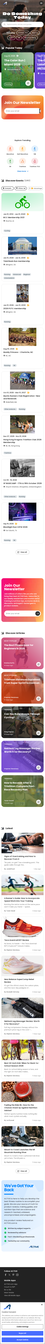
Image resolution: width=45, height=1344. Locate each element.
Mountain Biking (30, 38)
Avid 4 (11, 38)
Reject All (22, 1333)
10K (19, 38)
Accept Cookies (22, 1340)
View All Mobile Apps (12, 1295)
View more (21, 171)
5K (10, 162)
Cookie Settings (22, 1327)
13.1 (22, 150)
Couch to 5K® (9, 1287)
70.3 (35, 162)
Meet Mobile (9, 1292)
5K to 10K (7, 1290)
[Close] (41, 1304)
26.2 (10, 150)
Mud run (35, 33)
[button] (17, 70)
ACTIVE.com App (10, 1284)
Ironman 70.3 (23, 33)
